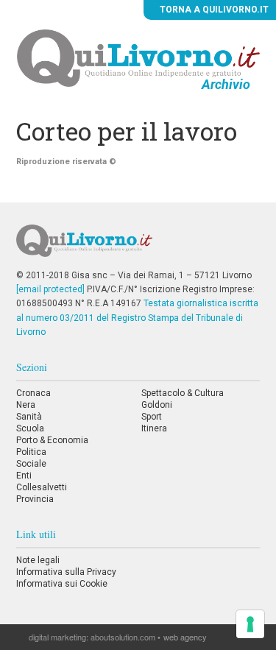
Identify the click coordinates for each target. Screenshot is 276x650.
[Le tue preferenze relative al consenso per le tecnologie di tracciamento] (250, 624)
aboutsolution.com (123, 637)
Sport (151, 416)
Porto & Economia (52, 440)
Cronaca (33, 393)
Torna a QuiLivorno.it (213, 9)
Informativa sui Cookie (61, 584)
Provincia (35, 499)
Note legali (38, 560)
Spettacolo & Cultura (182, 393)
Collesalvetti (41, 487)
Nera (25, 405)
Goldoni (156, 405)
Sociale (31, 464)
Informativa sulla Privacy (66, 572)
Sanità (29, 416)
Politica (31, 452)
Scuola (30, 428)
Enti (24, 475)
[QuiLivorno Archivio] (138, 57)
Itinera (154, 428)
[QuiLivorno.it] (137, 247)
